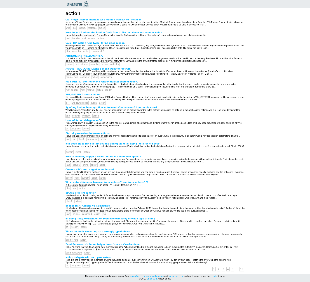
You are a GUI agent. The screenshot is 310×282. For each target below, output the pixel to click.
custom (82, 28)
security (76, 116)
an (79, 4)
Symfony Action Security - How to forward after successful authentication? (111, 107)
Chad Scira (152, 279)
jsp (74, 139)
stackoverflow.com (155, 276)
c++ (68, 103)
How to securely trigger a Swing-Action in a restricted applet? (103, 156)
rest (82, 90)
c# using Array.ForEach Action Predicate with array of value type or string (110, 218)
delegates (76, 128)
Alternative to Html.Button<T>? (84, 55)
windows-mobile (80, 103)
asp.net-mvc (82, 64)
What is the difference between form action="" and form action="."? (107, 182)
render (108, 90)
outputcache (106, 77)
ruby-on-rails (72, 90)
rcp (104, 214)
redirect (90, 90)
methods (92, 28)
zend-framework (74, 253)
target (102, 178)
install (78, 152)
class (76, 178)
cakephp (76, 51)
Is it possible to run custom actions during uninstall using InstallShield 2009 (112, 143)
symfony (86, 116)
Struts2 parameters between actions (87, 133)
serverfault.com (137, 276)
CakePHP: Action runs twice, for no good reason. (95, 42)
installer (76, 38)
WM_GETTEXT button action (82, 94)
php (68, 51)
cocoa (69, 178)
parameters (92, 139)
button (94, 103)
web (68, 28)
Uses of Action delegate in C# (83, 120)
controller (94, 64)
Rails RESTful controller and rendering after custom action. (101, 81)
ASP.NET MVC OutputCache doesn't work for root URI (98, 68)
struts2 (81, 139)
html (68, 188)
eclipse (76, 214)
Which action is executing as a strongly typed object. (98, 231)
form (75, 188)
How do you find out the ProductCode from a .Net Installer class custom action (113, 32)
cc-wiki (214, 276)
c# (67, 128)
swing (85, 165)
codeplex (114, 64)
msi (74, 28)
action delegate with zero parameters (88, 257)
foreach (74, 227)
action (102, 28)
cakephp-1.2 (98, 51)
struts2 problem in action (80, 192)
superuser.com (175, 276)
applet (94, 165)
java (68, 139)
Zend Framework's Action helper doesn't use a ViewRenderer (102, 244)
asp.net (69, 64)
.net (68, 38)
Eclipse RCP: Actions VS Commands (87, 205)
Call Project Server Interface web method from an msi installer (103, 19)
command (87, 214)
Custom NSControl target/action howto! (89, 169)
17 (241, 269)
